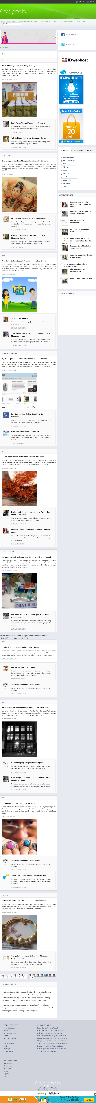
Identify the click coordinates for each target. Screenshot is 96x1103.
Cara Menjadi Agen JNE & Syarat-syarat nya (80, 212)
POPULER (64, 150)
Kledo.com (7, 1069)
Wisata (65, 167)
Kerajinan (66, 183)
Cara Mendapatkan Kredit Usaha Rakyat (81, 256)
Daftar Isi (82, 21)
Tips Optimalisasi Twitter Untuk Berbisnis (28, 876)
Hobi (64, 187)
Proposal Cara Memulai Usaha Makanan (79, 230)
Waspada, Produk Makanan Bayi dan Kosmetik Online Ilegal (26, 557)
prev (2, 975)
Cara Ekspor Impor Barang (81, 278)
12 (38, 975)
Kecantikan (67, 174)
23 (25, 977)
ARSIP (89, 150)
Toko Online (8, 1063)
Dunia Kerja (6, 155)
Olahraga (7, 1049)
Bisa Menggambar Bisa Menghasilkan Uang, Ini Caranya (25, 161)
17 (2, 977)
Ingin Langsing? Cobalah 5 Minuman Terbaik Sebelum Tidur (56, 1031)
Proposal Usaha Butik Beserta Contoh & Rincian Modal (80, 204)
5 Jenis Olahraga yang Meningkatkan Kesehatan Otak (54, 1043)
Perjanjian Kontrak (10, 1033)
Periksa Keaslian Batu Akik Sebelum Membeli (20, 803)
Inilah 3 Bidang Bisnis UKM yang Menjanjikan (20, 65)
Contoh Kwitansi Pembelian (77, 221)
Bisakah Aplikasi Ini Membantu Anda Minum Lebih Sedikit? (56, 1038)
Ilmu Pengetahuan (67, 21)
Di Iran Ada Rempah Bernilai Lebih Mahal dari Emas (23, 457)
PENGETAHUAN (77, 150)
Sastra (6, 1041)
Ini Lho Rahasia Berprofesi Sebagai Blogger (28, 218)
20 (14, 977)
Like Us (91, 2)
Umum (6, 1036)
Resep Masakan (46, 21)
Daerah (56, 21)
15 (50, 975)
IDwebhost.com (9, 1066)
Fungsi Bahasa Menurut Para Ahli (48, 1028)
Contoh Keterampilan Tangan (23, 667)
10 (30, 975)
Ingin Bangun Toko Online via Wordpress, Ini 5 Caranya (24, 359)
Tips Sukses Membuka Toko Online (25, 684)
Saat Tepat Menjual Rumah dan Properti (28, 123)
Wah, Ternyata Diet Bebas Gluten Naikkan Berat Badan (55, 1041)
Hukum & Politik (8, 552)
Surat (8, 21)
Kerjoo (6, 1071)
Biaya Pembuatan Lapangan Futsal (77, 270)
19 (10, 977)
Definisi (14, 21)
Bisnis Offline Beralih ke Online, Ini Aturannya (20, 647)
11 (34, 975)
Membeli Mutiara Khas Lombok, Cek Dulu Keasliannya (24, 900)
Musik (65, 170)
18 (6, 977)
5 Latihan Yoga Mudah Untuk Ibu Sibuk (50, 1046)
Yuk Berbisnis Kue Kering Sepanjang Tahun (28, 138)
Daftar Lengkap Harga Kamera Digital (27, 763)
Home (3, 21)
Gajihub (6, 1074)
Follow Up (81, 2)
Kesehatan (35, 21)
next (31, 977)
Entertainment (8, 1051)
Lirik (76, 21)
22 (21, 977)
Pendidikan (7, 1031)
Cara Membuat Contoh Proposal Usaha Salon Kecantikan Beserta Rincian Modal (75, 240)
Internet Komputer (9, 353)
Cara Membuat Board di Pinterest (25, 432)
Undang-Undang (9, 1028)
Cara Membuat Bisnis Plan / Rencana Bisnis (75, 265)
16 (54, 975)
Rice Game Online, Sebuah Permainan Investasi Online (24, 261)
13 (42, 975)
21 (17, 977)
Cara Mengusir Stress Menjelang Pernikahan (51, 1036)
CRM (5, 1076)
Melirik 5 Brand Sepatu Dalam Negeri (49, 1033)
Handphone (67, 177)
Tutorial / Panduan (10, 1038)
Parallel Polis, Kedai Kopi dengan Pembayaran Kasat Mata (26, 707)
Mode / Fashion (24, 21)
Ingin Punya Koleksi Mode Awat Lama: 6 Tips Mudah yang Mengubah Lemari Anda (64, 1049)
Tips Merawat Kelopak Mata (46, 1051)
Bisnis (8, 47)
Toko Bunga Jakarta (19, 318)
